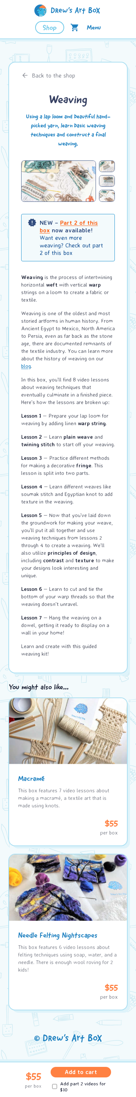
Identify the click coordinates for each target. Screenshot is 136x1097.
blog (26, 366)
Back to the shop (53, 75)
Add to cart (81, 1072)
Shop (50, 27)
